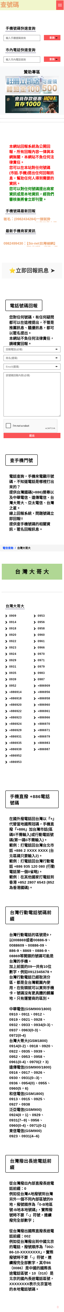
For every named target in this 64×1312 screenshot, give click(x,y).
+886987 (44, 749)
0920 (12, 634)
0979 (41, 666)
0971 (41, 660)
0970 (41, 653)
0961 (41, 641)
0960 (41, 634)
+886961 (44, 711)
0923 (12, 647)
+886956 (44, 692)
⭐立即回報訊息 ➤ (32, 270)
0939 (12, 679)
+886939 (15, 749)
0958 (41, 628)
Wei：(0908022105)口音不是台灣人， (30, 220)
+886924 (15, 723)
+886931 (15, 736)
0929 (12, 660)
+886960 (44, 704)
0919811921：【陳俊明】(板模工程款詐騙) (31, 244)
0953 (41, 615)
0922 (12, 641)
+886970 (44, 723)
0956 (41, 622)
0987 (41, 679)
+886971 (44, 730)
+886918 (15, 698)
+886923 (15, 717)
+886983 (44, 742)
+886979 (44, 736)
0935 (12, 672)
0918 (12, 628)
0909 (12, 615)
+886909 (44, 685)
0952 (12, 685)
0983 (41, 672)
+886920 (15, 704)
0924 (12, 653)
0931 (12, 666)
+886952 (15, 755)
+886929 (15, 730)
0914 (12, 622)
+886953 (15, 761)
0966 (41, 647)
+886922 (15, 711)
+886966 (44, 717)
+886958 (44, 698)
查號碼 (9, 4)
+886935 (15, 742)
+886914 (15, 692)
